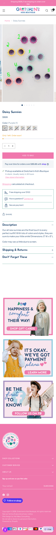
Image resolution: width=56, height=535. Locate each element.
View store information (14, 177)
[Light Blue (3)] (16, 128)
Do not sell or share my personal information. (19, 519)
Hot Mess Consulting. (22, 516)
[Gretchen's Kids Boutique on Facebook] (3, 495)
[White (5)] (28, 128)
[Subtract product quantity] (4, 146)
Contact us (28, 198)
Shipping (6, 184)
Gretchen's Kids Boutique (26, 511)
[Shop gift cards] (28, 316)
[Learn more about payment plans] (28, 357)
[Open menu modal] (3, 10)
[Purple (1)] (4, 128)
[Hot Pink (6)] (34, 128)
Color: (10, 123)
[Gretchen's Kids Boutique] (28, 10)
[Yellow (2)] (10, 128)
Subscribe (49, 486)
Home (7, 21)
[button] (5, 529)
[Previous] (4, 3)
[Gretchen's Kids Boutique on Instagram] (8, 495)
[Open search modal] (46, 10)
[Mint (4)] (22, 128)
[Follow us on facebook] (28, 399)
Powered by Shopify (10, 521)
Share (9, 214)
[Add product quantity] (12, 146)
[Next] (52, 3)
